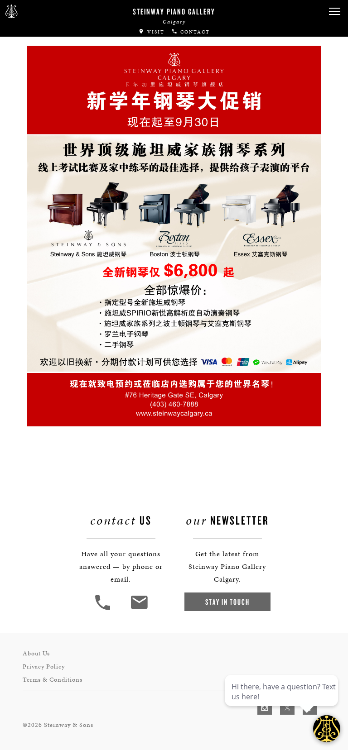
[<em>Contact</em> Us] (139, 609)
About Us (36, 653)
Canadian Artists (44, 28)
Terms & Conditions (52, 679)
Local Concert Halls (50, 83)
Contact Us (29, 113)
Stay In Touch (227, 602)
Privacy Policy (44, 666)
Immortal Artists (44, 47)
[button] (104, 609)
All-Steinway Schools (53, 65)
